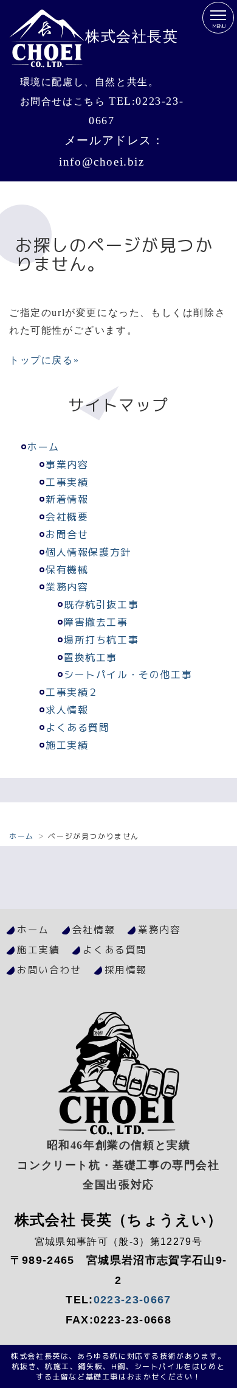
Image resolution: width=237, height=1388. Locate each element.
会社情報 (93, 929)
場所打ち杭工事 (101, 640)
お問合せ (67, 534)
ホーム (43, 447)
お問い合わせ (49, 969)
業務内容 (67, 587)
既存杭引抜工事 (101, 604)
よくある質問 (78, 727)
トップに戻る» (44, 360)
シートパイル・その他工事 (128, 674)
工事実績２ (72, 692)
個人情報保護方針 (88, 552)
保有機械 (67, 570)
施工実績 (67, 745)
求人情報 (67, 710)
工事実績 (67, 482)
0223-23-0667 (132, 1300)
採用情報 (126, 969)
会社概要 (67, 517)
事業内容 (67, 464)
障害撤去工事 (96, 622)
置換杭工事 (90, 657)
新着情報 (67, 499)
